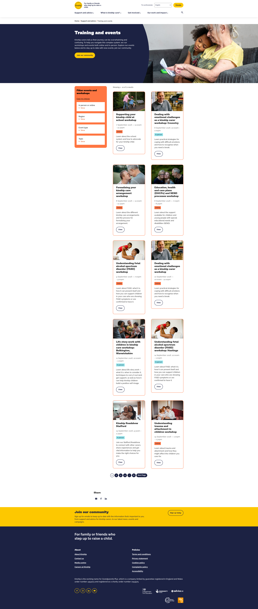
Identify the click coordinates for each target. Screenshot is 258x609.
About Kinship (81, 554)
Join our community (85, 55)
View (120, 148)
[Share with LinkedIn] (105, 498)
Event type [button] (83, 129)
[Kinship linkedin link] (88, 590)
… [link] (129, 475)
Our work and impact (157, 13)
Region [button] (82, 118)
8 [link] (133, 475)
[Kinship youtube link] (94, 590)
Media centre (80, 563)
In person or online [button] (87, 107)
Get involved (133, 13)
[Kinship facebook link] (77, 590)
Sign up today (175, 513)
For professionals (147, 5)
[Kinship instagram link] (82, 590)
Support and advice (84, 13)
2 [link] (116, 475)
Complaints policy (140, 567)
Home (77, 21)
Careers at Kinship (82, 567)
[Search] (182, 14)
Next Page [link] (142, 475)
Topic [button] (82, 140)
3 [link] (120, 475)
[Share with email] (96, 498)
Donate (178, 5)
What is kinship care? (110, 13)
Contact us (79, 559)
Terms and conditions (141, 554)
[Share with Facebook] (101, 498)
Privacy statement (140, 559)
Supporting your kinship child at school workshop (126, 117)
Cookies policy (138, 563)
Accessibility (137, 571)
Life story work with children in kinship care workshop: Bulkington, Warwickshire (128, 348)
